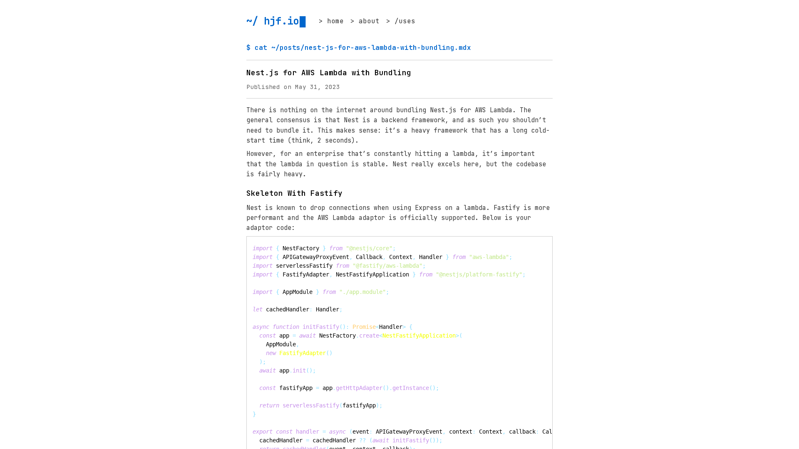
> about (365, 21)
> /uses (400, 21)
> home (331, 21)
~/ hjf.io (272, 21)
